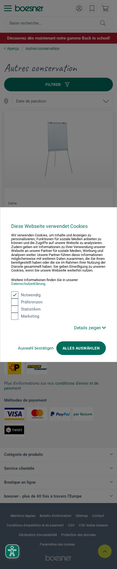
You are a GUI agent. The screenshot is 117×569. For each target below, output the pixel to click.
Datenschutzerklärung (28, 284)
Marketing (30, 316)
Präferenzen (31, 301)
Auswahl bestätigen (36, 347)
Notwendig (31, 294)
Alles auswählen (81, 348)
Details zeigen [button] (88, 327)
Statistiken (31, 308)
